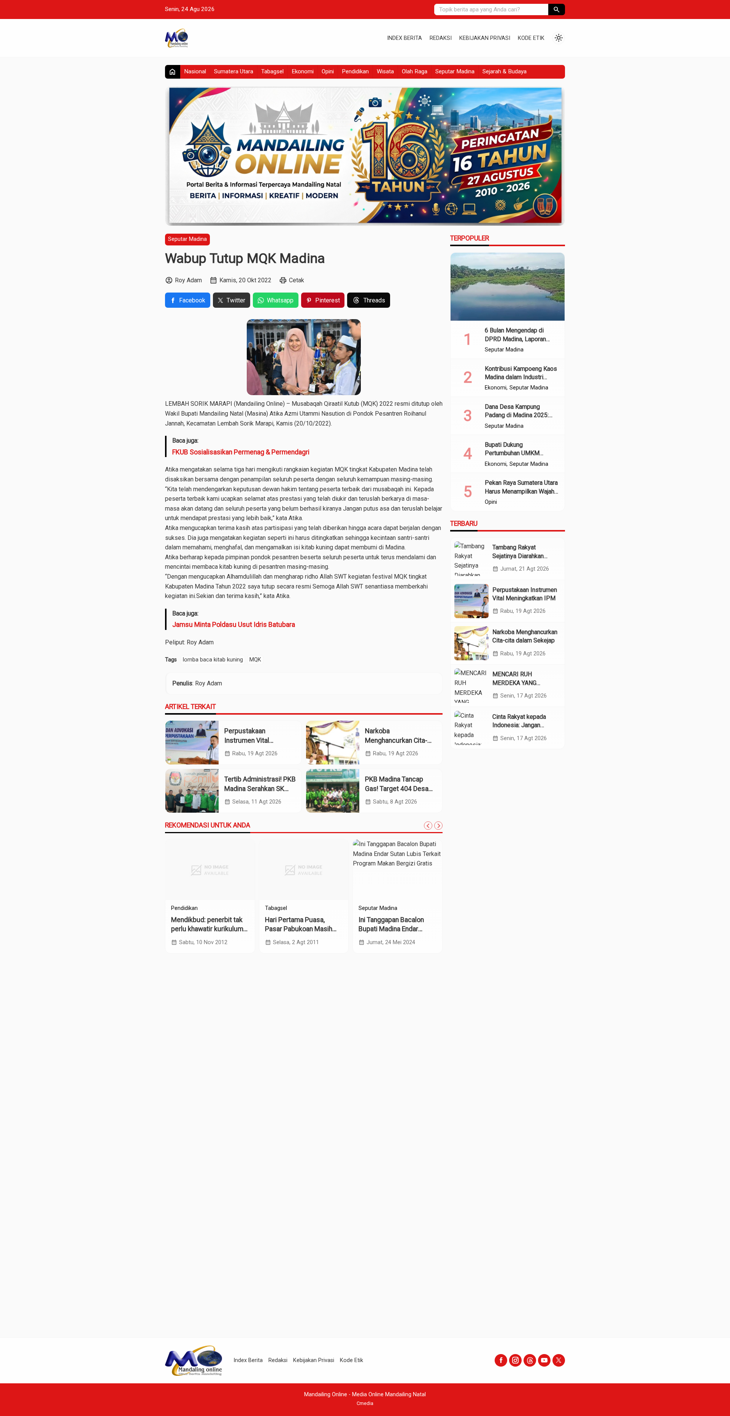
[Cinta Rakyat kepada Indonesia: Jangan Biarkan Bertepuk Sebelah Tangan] (471, 728)
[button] (556, 9)
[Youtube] (544, 1360)
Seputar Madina (454, 71)
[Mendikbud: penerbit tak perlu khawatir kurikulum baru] (210, 869)
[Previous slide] (428, 825)
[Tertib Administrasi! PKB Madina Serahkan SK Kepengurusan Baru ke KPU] (192, 791)
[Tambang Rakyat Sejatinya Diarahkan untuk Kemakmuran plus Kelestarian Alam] (471, 558)
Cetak (296, 280)
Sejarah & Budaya (504, 71)
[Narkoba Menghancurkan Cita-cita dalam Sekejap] (332, 742)
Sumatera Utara (233, 71)
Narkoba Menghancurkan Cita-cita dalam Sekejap (396, 740)
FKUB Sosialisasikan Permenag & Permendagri (240, 452)
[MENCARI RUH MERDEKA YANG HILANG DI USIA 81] (471, 685)
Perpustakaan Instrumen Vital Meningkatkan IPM (251, 740)
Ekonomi (303, 71)
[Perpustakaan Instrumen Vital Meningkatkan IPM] (192, 742)
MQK (255, 659)
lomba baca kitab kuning (213, 659)
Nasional (195, 71)
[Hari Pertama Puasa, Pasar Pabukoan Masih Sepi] (304, 869)
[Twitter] (558, 1360)
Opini (328, 71)
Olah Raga (414, 71)
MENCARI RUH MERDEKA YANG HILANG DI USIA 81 (518, 683)
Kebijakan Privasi (484, 38)
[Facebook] (501, 1360)
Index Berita (404, 38)
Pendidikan (355, 71)
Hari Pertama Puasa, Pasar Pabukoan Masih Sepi (298, 929)
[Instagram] (515, 1360)
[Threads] (530, 1360)
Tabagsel (272, 71)
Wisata (385, 71)
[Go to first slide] (438, 825)
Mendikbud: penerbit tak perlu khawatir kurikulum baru (207, 929)
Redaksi (441, 38)
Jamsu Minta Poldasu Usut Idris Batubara (233, 624)
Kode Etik (531, 38)
